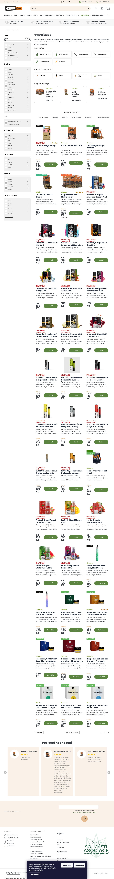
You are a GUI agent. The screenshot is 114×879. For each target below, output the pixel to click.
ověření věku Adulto (17, 878)
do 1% (18, 168)
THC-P (18, 146)
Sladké (18, 179)
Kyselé (18, 182)
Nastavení (35, 875)
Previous (6, 772)
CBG (18, 143)
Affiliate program (62, 861)
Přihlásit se (85, 819)
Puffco (18, 102)
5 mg (18, 203)
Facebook (10, 840)
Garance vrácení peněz (37, 842)
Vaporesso (18, 105)
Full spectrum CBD (18, 124)
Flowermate (18, 85)
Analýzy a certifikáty (36, 844)
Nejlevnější (55, 117)
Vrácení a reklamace (36, 849)
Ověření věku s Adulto (36, 851)
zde (41, 870)
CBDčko (18, 69)
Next (109, 772)
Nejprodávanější (76, 117)
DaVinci (18, 74)
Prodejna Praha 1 (9, 2)
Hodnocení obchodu (36, 846)
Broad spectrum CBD (18, 122)
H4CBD (18, 148)
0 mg (18, 201)
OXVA (18, 100)
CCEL (18, 72)
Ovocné (18, 187)
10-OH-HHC (18, 138)
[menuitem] (8, 16)
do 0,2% (18, 162)
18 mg (18, 213)
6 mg (18, 206)
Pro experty (18, 55)
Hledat (88, 8)
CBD (18, 141)
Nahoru (39, 732)
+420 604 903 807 (13, 838)
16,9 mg (18, 211)
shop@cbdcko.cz (12, 835)
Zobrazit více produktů (71, 112)
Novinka (18, 50)
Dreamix (18, 77)
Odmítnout (67, 865)
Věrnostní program (36, 839)
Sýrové (18, 189)
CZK (69, 2)
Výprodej (18, 48)
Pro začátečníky (18, 53)
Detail (51, 164)
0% (18, 160)
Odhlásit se (60, 847)
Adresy (59, 845)
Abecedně (88, 117)
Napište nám (34, 858)
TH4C (18, 136)
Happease (18, 92)
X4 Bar (18, 108)
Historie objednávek (63, 842)
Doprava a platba (22, 2)
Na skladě (18, 45)
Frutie (18, 87)
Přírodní (18, 184)
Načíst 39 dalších (72, 732)
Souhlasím (79, 865)
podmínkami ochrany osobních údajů (84, 812)
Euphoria (18, 82)
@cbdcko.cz (11, 846)
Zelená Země (18, 110)
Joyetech (18, 95)
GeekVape (18, 90)
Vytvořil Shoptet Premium (101, 873)
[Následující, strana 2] (104, 732)
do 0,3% (18, 165)
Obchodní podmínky (36, 853)
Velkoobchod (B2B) (62, 858)
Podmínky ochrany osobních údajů (40, 856)
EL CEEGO (18, 80)
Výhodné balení (18, 58)
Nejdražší (64, 117)
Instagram (10, 843)
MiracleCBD (18, 97)
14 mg (18, 208)
